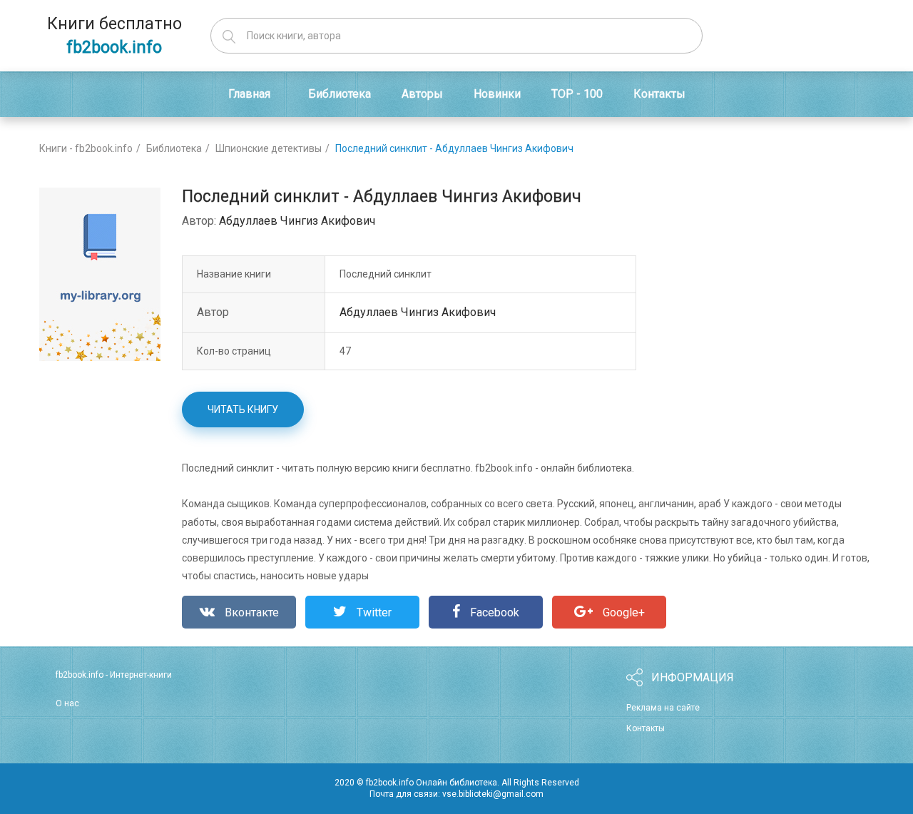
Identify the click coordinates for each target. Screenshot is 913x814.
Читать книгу (243, 409)
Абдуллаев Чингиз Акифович (297, 221)
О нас (67, 703)
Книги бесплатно (114, 36)
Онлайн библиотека (456, 783)
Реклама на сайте (663, 708)
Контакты (645, 728)
